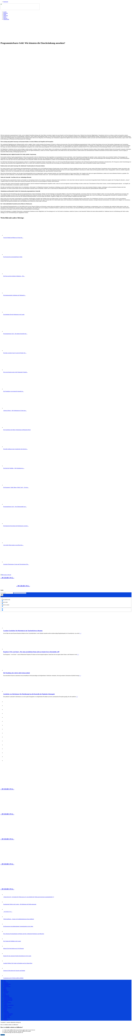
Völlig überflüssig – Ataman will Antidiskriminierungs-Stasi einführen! (18, 919)
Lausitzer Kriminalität (8, 1013)
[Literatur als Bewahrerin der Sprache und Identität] (5, 968)
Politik (4, 14)
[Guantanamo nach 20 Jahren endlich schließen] (5, 975)
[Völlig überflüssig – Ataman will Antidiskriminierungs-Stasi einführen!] (5, 916)
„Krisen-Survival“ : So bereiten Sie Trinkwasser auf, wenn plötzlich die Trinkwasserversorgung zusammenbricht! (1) (28, 897)
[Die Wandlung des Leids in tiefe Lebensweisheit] (13, 670)
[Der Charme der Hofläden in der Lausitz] (5, 938)
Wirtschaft (5, 15)
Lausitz (4, 11)
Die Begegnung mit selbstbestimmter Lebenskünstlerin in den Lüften (18, 926)
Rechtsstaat (5, 1001)
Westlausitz (5, 1011)
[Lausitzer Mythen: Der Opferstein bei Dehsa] (5, 760)
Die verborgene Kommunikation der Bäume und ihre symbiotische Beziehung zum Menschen (23, 933)
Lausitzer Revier (6, 986)
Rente (4, 987)
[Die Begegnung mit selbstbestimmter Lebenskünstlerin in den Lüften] (5, 924)
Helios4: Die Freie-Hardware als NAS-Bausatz (13, 948)
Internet (5, 989)
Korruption (5, 982)
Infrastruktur (6, 991)
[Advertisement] (66, 30)
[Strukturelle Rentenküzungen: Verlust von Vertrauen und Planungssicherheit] (5, 756)
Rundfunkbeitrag (7, 984)
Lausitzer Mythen (7, 1002)
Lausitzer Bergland (7, 997)
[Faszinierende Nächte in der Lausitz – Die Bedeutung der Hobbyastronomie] (5, 902)
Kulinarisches (6, 996)
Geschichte (5, 992)
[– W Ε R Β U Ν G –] (6, 574)
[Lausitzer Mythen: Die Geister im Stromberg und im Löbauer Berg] (5, 960)
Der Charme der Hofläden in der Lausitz (12, 941)
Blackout (5, 1008)
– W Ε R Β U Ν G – (7, 911)
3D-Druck (5, 1006)
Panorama (5, 13)
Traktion (5, 1018)
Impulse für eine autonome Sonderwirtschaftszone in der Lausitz (17, 955)
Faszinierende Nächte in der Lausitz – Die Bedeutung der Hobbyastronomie (19, 904)
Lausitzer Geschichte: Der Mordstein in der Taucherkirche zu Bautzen (22, 630)
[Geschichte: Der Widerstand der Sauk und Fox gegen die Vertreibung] (5, 713)
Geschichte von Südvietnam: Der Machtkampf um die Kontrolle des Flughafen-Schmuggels (29, 694)
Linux (4, 994)
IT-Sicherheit (6, 1012)
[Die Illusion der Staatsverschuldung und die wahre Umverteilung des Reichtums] (5, 709)
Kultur (4, 16)
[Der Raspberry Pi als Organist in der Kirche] (5, 741)
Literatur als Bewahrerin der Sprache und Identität (14, 970)
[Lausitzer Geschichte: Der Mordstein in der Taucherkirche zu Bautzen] (13, 628)
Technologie (6, 985)
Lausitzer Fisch (6, 1017)
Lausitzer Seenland (7, 1007)
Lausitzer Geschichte (7, 998)
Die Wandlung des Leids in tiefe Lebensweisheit (16, 673)
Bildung (5, 990)
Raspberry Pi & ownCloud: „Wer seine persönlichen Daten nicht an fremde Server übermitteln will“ (31, 652)
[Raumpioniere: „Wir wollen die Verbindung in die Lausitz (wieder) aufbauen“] (5, 721)
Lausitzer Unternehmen (8, 1005)
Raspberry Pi (6, 995)
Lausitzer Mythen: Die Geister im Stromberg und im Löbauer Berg (17, 963)
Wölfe (4, 981)
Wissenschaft (6, 19)
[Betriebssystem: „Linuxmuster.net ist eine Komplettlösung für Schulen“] (5, 717)
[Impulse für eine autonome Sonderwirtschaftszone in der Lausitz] (5, 953)
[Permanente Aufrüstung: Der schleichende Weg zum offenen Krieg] (5, 752)
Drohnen (5, 1003)
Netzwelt (5, 18)
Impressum (5, 1)
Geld (4, 980)
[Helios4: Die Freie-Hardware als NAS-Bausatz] (5, 946)
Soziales (5, 1010)
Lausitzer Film (6, 1016)
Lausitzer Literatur (7, 1015)
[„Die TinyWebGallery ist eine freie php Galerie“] (5, 733)
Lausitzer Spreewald (7, 1000)
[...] (80, 633)
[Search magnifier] (2, 595)
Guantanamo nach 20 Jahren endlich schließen (13, 978)
